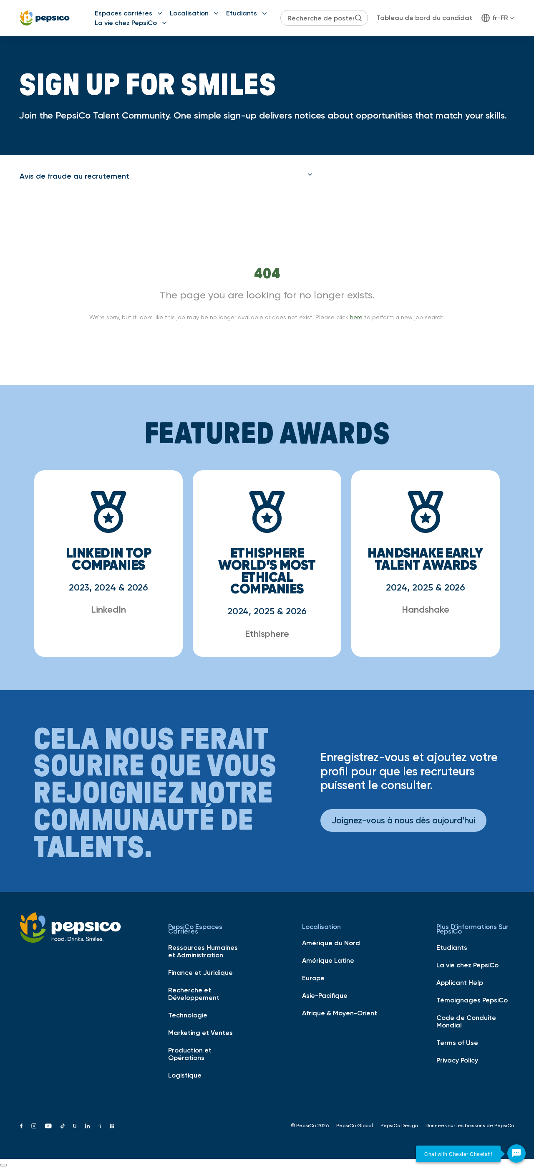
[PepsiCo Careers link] (45, 17)
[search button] (358, 17)
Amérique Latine (328, 960)
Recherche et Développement (193, 993)
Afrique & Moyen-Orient (339, 1013)
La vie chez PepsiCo (126, 22)
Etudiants (241, 13)
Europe (313, 978)
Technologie (187, 1015)
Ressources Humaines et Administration (203, 951)
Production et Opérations (190, 1053)
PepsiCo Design (399, 1125)
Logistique (185, 1075)
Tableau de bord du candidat (424, 17)
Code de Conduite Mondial (466, 1021)
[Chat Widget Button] (516, 1153)
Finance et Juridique (200, 972)
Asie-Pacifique (325, 995)
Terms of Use (457, 1042)
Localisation (189, 13)
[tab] (166, 176)
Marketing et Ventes (200, 1032)
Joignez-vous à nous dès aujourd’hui (403, 820)
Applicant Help (459, 982)
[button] (166, 176)
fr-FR (500, 17)
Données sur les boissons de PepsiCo (470, 1125)
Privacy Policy (457, 1060)
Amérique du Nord (331, 942)
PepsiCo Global (354, 1125)
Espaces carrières (123, 13)
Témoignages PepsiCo (472, 1000)
